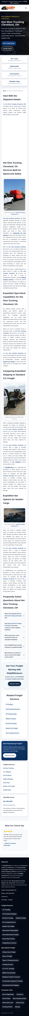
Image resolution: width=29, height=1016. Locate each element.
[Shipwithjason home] (8, 8)
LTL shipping (16, 462)
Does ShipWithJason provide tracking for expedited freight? (13, 646)
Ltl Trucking (9, 704)
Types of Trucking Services (10, 960)
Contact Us (16, 3)
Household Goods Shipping (10, 985)
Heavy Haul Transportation (10, 930)
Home (4, 90)
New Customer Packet (19, 998)
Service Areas (20, 1002)
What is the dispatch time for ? (13, 616)
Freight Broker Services (9, 943)
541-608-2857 (8, 801)
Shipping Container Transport (11, 977)
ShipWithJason (9, 467)
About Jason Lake (7, 1002)
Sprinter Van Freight (12, 728)
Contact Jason (7, 48)
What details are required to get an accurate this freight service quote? (13, 655)
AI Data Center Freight (8, 952)
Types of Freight (7, 956)
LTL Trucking (6, 909)
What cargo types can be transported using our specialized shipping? (12, 637)
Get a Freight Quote (8, 43)
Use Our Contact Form (9, 805)
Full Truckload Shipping (9, 914)
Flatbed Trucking (11, 718)
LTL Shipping (7, 771)
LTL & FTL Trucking (8, 968)
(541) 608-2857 (10, 893)
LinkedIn (10, 899)
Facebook (4, 899)
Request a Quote (14, 683)
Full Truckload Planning (13, 709)
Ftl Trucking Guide (11, 714)
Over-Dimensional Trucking (10, 934)
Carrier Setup (6, 998)
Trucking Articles (7, 1006)
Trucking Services (7, 964)
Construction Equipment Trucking (12, 981)
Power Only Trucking (8, 938)
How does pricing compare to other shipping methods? (13, 626)
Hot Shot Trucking (11, 723)
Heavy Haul (6, 782)
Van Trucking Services (12, 733)
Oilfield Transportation (8, 972)
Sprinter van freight (9, 361)
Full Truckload (7, 775)
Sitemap (17, 1006)
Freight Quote (7, 790)
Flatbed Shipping (8, 779)
